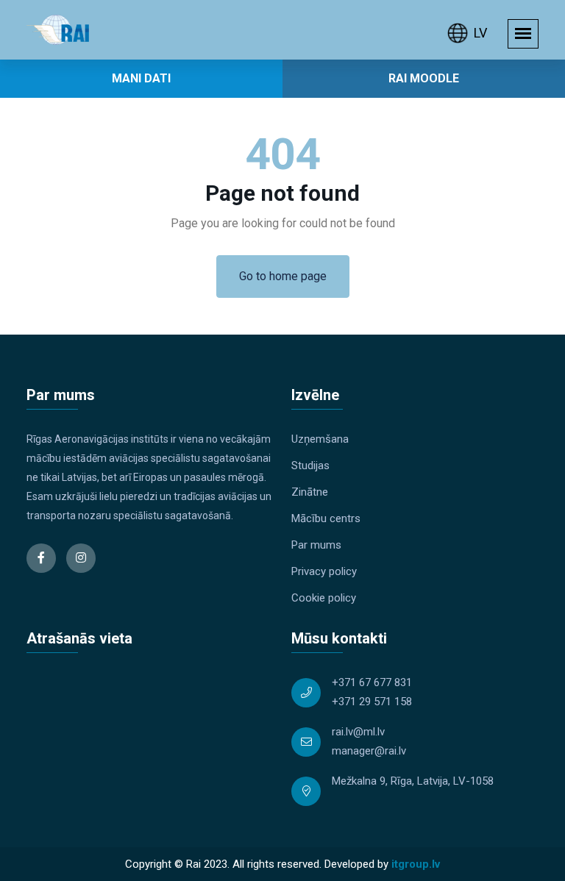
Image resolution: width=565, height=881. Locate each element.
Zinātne (309, 492)
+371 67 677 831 (372, 682)
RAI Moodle (423, 78)
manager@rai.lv (369, 750)
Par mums (316, 545)
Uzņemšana (320, 439)
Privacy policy (324, 571)
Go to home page (283, 276)
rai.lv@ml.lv (358, 731)
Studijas (310, 465)
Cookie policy (323, 597)
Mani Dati (141, 78)
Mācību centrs (325, 518)
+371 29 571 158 (372, 701)
